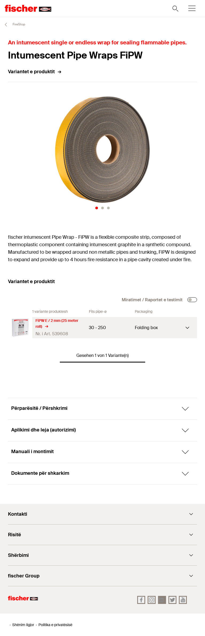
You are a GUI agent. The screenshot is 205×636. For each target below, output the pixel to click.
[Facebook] (141, 600)
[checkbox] (192, 299)
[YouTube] (183, 600)
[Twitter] (172, 600)
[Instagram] (152, 600)
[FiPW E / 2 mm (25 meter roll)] (20, 328)
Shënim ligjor (23, 624)
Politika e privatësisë (55, 624)
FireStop (18, 24)
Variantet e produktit (31, 71)
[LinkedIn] (162, 600)
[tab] (96, 208)
